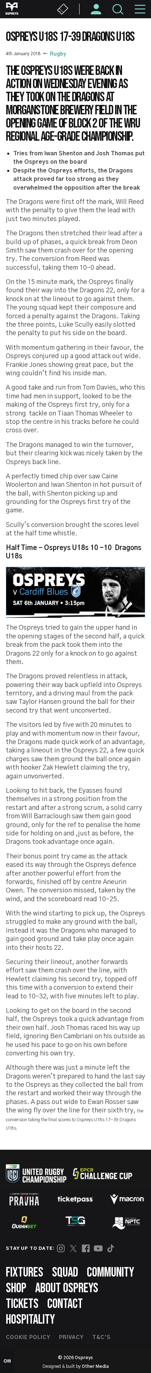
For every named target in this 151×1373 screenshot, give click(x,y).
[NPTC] (126, 1222)
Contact (65, 1304)
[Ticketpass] (75, 1199)
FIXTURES (24, 1273)
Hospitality (30, 1320)
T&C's (101, 1337)
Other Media (95, 1366)
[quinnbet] (24, 1222)
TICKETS (22, 1304)
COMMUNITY (110, 1273)
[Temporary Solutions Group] (75, 1223)
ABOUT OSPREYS (66, 1288)
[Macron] (126, 1199)
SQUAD (65, 1273)
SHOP (16, 1288)
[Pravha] (24, 1199)
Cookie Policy (28, 1337)
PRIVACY (71, 1337)
